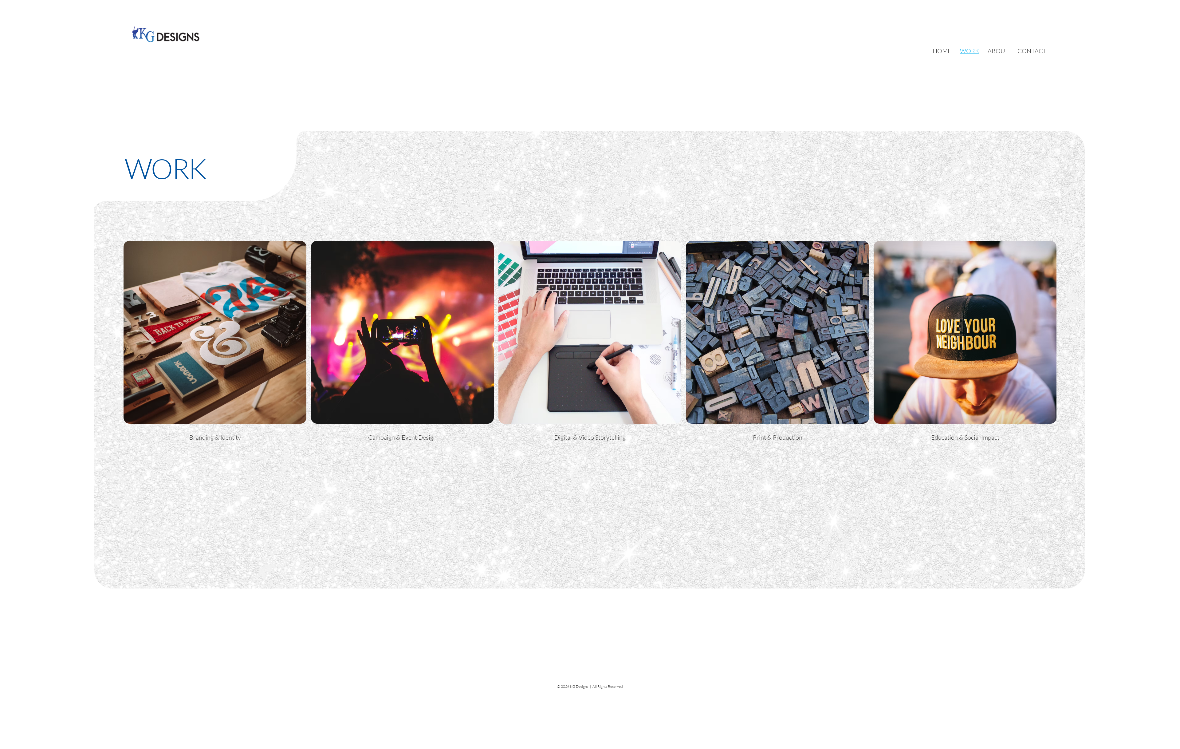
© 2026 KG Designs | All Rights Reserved (590, 686)
